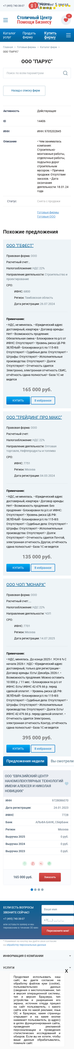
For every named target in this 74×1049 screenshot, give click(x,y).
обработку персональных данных (26, 944)
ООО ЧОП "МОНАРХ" (25, 584)
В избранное (43, 400)
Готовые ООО (46, 216)
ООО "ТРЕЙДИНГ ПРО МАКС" (34, 417)
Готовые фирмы (48, 212)
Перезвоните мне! (58, 930)
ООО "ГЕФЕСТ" (20, 245)
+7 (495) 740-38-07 (13, 5)
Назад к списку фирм (25, 90)
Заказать (50, 877)
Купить (18, 400)
